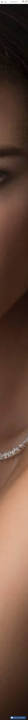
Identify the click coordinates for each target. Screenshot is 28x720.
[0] (26, 2)
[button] (2, 2)
